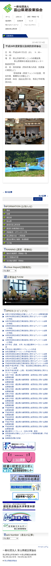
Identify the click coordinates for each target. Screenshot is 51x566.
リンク (31, 21)
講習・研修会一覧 (33, 17)
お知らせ (19, 17)
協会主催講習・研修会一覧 (17, 253)
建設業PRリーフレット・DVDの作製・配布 (21, 431)
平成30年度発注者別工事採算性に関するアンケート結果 (26, 363)
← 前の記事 (7, 192)
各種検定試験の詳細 (13, 438)
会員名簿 (20, 21)
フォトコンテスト (30, 25)
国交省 (9, 217)
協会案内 (8, 21)
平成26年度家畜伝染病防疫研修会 (23, 46)
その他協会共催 (12, 257)
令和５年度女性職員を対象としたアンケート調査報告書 (26, 314)
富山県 (9, 221)
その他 (9, 243)
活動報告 (9, 36)
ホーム (8, 17)
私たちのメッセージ (11, 25)
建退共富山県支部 (11, 29)
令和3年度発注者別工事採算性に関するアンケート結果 (26, 356)
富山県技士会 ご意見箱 (16, 236)
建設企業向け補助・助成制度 (18, 239)
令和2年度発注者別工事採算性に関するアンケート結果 (26, 359)
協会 (8, 210)
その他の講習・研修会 (15, 261)
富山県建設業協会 (10, 561)
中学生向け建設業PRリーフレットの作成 (20, 349)
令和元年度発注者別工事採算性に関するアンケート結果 (26, 361)
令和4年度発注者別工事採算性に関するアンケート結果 (26, 354)
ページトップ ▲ (43, 547)
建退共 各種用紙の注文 (15, 228)
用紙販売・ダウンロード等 (17, 232)
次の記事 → (43, 196)
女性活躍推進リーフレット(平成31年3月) (20, 352)
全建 (8, 214)
